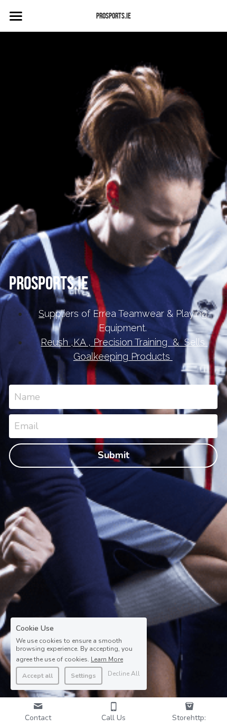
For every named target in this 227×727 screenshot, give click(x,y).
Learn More (107, 658)
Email (26, 426)
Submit (113, 455)
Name (27, 396)
